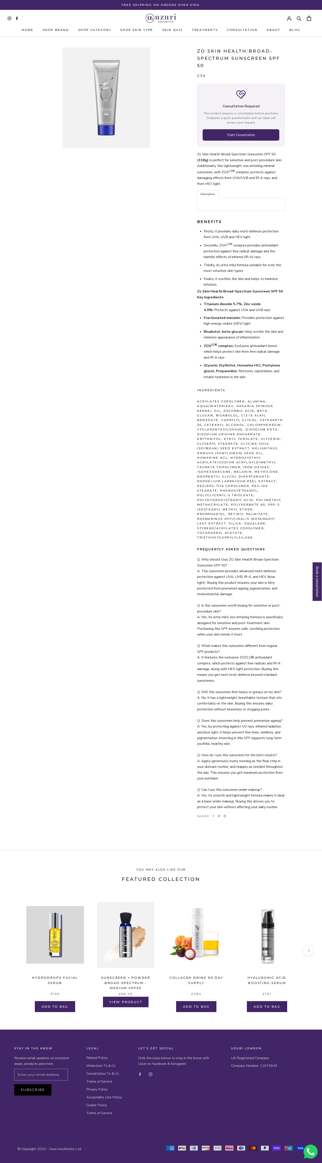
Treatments (205, 30)
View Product (125, 1002)
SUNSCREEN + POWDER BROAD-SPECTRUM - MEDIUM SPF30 (125, 983)
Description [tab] (208, 194)
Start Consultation (241, 135)
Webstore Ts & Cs (100, 1065)
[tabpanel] (241, 204)
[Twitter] (219, 816)
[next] (308, 950)
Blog (294, 30)
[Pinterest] (224, 816)
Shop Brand (56, 30)
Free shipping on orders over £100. (161, 5)
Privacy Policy (97, 1089)
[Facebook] (213, 816)
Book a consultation (317, 581)
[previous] (14, 950)
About (273, 30)
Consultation (242, 30)
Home (27, 30)
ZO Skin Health (222, 51)
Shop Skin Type (136, 30)
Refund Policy (97, 1057)
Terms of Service (99, 1081)
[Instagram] (150, 1074)
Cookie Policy (96, 1105)
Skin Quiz (172, 30)
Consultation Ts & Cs (102, 1073)
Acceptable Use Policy (104, 1097)
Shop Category (94, 30)
